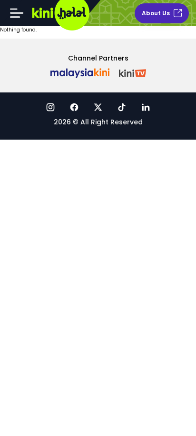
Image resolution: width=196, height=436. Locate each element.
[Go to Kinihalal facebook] (74, 107)
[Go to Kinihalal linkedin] (145, 107)
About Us (156, 13)
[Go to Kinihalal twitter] (98, 107)
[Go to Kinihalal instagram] (50, 107)
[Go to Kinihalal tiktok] (122, 107)
